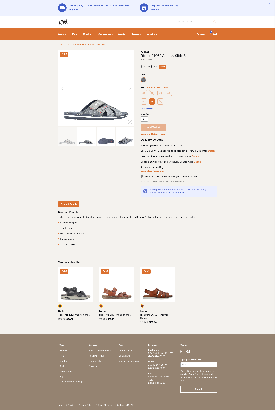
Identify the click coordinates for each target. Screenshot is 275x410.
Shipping (73, 10)
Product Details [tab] (68, 204)
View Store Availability (153, 171)
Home (60, 45)
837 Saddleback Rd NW (160, 353)
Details (211, 151)
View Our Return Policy (153, 134)
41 (143, 93)
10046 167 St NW (158, 365)
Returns (154, 10)
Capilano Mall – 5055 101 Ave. (161, 378)
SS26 (69, 45)
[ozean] (143, 79)
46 (152, 101)
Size (143, 88)
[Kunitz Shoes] (63, 21)
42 (152, 93)
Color (143, 75)
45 (143, 101)
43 (160, 93)
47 (160, 101)
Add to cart (153, 127)
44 (168, 93)
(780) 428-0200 (175, 193)
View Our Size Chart (157, 88)
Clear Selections (147, 108)
